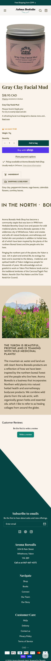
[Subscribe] (44, 524)
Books (25, 586)
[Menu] (5, 10)
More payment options (25, 156)
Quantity (5, 138)
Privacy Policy (25, 636)
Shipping (5, 99)
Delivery (25, 625)
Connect (25, 592)
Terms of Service (25, 641)
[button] (40, 10)
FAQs (25, 620)
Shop (25, 581)
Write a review (25, 434)
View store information (32, 165)
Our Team (25, 597)
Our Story (25, 602)
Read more (6, 119)
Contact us (25, 631)
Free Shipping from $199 (24, 3)
